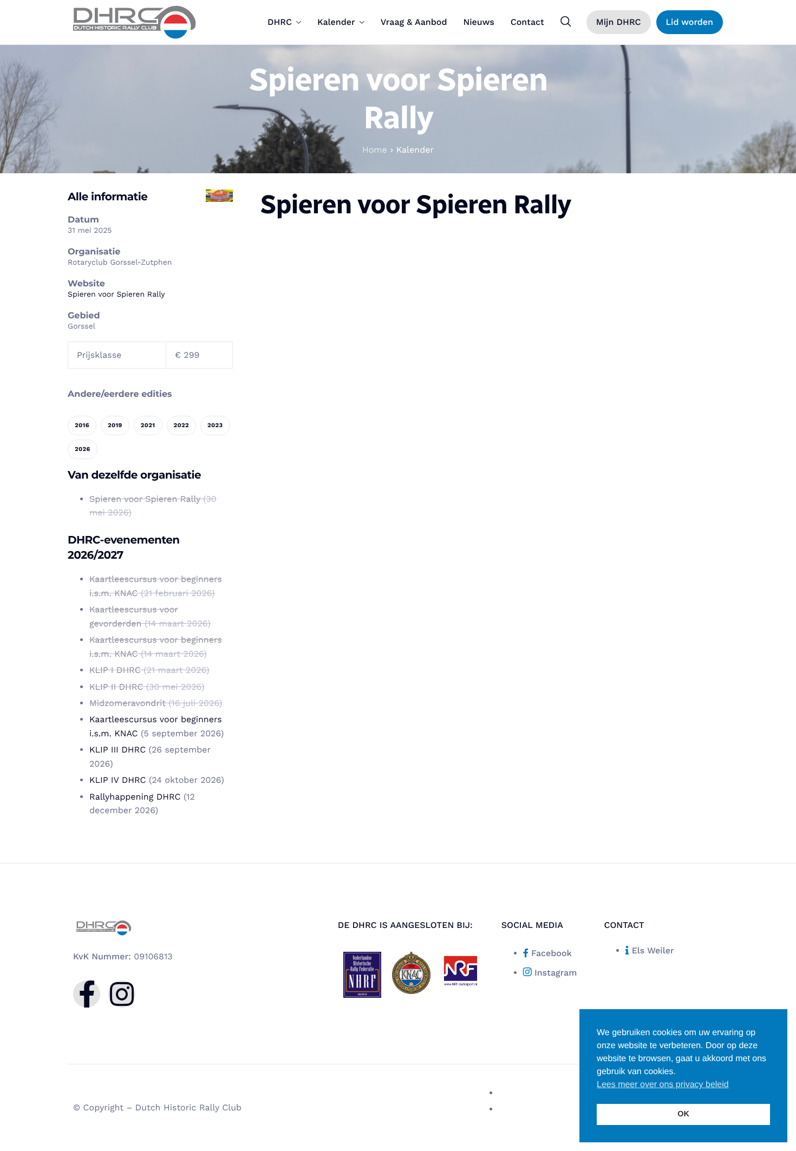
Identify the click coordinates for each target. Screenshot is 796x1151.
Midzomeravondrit (127, 703)
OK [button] (683, 1114)
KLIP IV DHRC (117, 780)
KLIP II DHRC (116, 687)
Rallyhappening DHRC (134, 797)
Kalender (336, 22)
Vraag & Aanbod (414, 22)
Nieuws (478, 22)
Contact (527, 22)
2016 (82, 425)
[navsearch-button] (565, 21)
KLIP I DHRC (115, 670)
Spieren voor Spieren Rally (116, 294)
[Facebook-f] (86, 994)
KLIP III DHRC (117, 749)
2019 (115, 425)
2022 (182, 425)
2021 (148, 425)
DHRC (279, 22)
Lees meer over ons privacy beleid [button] (663, 1084)
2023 (215, 425)
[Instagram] (121, 994)
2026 (82, 449)
